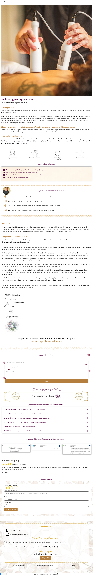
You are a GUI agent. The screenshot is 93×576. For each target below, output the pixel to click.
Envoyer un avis (11, 509)
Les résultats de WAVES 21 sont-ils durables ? (19, 426)
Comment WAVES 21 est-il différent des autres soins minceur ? (25, 409)
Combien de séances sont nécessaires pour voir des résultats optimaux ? (27, 418)
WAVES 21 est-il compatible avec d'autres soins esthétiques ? (24, 431)
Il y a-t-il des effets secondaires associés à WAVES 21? (22, 414)
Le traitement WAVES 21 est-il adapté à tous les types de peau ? (25, 422)
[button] (3, 50)
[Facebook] (46, 569)
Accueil (3, 2)
